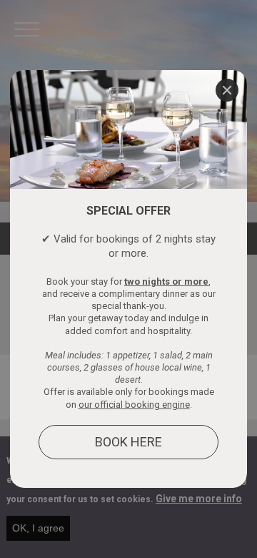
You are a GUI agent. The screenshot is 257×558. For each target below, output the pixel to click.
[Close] (227, 90)
